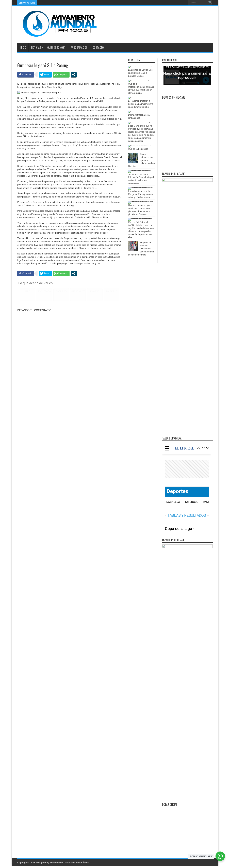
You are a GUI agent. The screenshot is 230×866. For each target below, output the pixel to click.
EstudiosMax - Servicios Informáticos (69, 862)
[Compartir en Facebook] (25, 74)
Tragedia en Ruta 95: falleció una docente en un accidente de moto (141, 248)
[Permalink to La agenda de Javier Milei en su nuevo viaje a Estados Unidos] (140, 65)
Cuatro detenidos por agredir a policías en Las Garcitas (141, 160)
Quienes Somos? (56, 47)
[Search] (210, 2)
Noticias (36, 47)
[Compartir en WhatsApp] (61, 74)
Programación (79, 47)
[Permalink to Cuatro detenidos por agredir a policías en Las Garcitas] (133, 162)
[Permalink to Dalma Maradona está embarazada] (140, 110)
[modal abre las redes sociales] (74, 74)
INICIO (23, 47)
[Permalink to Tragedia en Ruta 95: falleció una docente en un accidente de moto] (133, 250)
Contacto (98, 47)
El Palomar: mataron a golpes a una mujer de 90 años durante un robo (140, 104)
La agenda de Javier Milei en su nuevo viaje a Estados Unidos (140, 73)
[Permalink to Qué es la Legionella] (139, 144)
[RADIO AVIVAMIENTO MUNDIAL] (57, 35)
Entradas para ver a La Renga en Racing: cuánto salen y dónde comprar (140, 194)
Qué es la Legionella (138, 149)
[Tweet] (45, 74)
